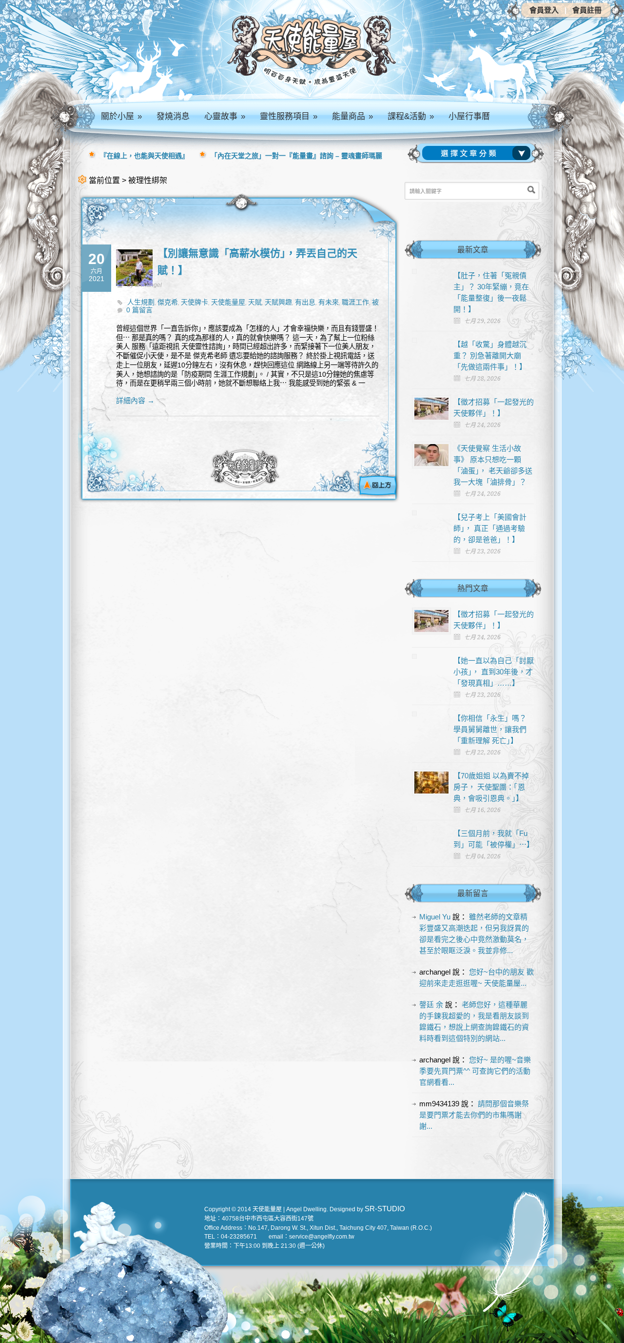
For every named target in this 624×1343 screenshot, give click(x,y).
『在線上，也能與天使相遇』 (144, 156)
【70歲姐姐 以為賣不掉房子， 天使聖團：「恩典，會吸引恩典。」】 (491, 787)
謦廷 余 (431, 1004)
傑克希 (167, 302)
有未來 (328, 302)
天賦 (255, 302)
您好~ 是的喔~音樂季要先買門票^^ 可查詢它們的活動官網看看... (475, 1071)
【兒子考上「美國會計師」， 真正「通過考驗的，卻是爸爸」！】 (489, 528)
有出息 (305, 302)
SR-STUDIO (385, 1208)
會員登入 (544, 10)
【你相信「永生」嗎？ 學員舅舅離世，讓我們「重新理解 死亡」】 (489, 729)
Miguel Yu (434, 917)
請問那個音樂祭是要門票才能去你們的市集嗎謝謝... (474, 1114)
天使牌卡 (194, 302)
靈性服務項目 (288, 116)
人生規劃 (141, 302)
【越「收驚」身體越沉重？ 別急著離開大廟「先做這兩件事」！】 (489, 355)
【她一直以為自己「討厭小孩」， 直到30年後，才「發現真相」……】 (493, 671)
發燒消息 (173, 116)
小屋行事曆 (469, 116)
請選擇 (478, 153)
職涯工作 (355, 302)
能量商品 (352, 116)
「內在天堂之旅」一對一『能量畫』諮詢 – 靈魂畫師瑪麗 (296, 156)
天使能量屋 (228, 302)
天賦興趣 (278, 302)
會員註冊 (587, 10)
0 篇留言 (139, 310)
